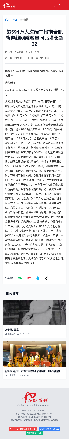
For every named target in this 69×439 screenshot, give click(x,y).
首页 (7, 19)
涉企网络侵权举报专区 (49, 429)
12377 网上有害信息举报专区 (22, 429)
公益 (15, 19)
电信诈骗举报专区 (34, 433)
